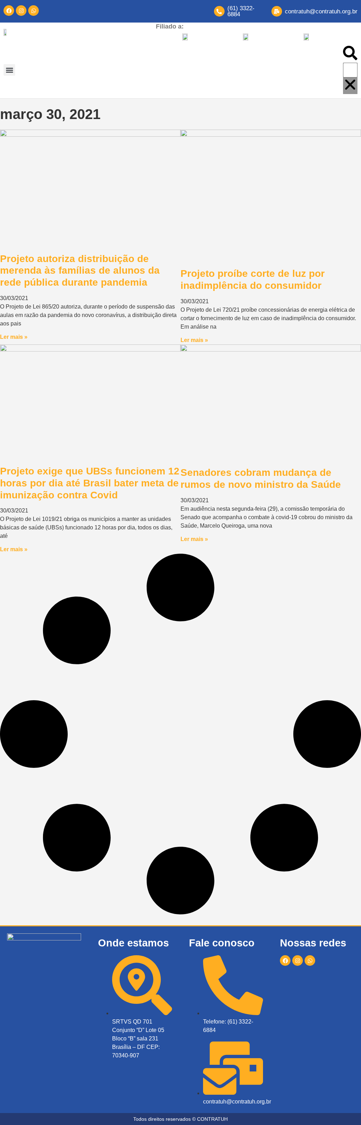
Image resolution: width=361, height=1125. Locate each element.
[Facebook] (9, 10)
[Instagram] (21, 10)
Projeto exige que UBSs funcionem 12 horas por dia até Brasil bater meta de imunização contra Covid (89, 483)
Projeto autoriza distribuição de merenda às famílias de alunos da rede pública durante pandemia (80, 270)
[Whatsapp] (33, 10)
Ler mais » (13, 337)
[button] (9, 70)
